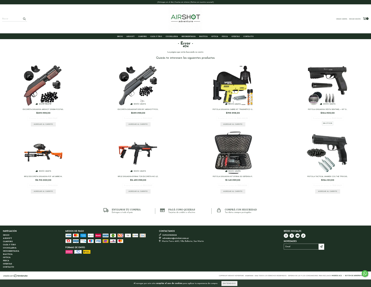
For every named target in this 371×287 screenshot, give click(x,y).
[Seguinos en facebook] (292, 236)
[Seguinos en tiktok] (303, 236)
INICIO (120, 36)
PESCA (225, 36)
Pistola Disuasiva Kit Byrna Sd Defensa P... (233, 176)
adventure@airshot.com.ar (175, 238)
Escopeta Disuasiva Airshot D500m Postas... (43, 109)
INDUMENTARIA (189, 36)
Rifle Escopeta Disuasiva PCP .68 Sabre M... (43, 176)
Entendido (229, 283)
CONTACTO (248, 36)
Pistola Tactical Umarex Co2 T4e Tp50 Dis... (327, 176)
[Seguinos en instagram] (286, 236)
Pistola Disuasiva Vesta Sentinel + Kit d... (327, 109)
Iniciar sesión (355, 19)
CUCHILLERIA (172, 36)
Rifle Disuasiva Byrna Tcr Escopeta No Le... (138, 176)
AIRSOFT (131, 36)
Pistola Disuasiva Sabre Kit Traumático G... (233, 109)
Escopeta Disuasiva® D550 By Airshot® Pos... (138, 109)
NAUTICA (203, 36)
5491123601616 (169, 235)
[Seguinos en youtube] (297, 236)
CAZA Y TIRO (156, 36)
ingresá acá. (337, 276)
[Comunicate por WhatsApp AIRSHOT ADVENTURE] (365, 273)
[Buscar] (24, 18)
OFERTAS (235, 36)
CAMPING (142, 36)
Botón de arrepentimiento (356, 276)
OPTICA (214, 36)
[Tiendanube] (15, 277)
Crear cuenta (341, 19)
